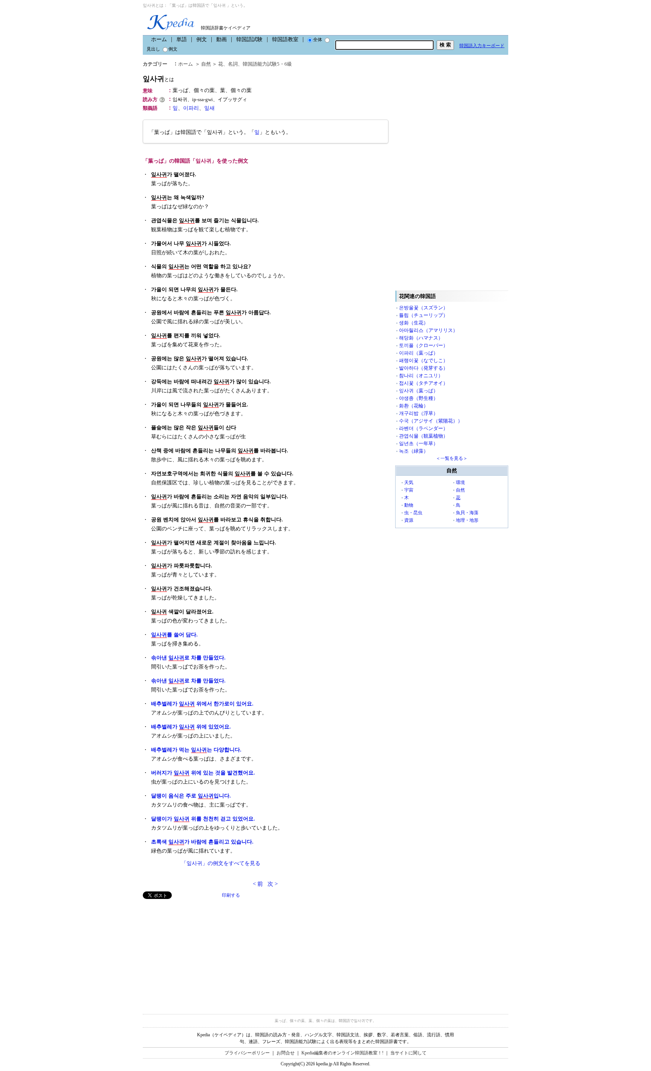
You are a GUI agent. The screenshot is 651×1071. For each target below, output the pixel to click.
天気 (408, 482)
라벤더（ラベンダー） (423, 428)
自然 (206, 64)
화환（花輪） (413, 406)
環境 (460, 482)
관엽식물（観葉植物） (423, 436)
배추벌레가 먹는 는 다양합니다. (196, 750)
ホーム (159, 39)
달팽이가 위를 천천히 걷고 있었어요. (203, 819)
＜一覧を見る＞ (452, 458)
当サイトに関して (408, 1053)
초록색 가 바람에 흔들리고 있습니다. (202, 842)
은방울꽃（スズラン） (423, 307)
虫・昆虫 (413, 512)
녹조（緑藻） (413, 451)
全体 (317, 39)
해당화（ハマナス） (421, 338)
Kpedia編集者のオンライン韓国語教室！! (342, 1053)
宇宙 (408, 490)
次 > (272, 884)
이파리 (191, 108)
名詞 (233, 64)
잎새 (209, 108)
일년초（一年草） (418, 443)
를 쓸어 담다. (174, 635)
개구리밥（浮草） (418, 413)
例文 (201, 39)
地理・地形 (467, 520)
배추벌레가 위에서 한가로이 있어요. (202, 704)
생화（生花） (413, 323)
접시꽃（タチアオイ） (423, 383)
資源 (408, 520)
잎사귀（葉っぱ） (418, 390)
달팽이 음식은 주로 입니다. (191, 796)
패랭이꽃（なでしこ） (423, 360)
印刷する (231, 895)
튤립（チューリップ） (423, 315)
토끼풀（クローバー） (423, 345)
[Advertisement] (199, 952)
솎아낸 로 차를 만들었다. (188, 658)
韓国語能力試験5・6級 (267, 64)
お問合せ (286, 1053)
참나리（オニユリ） (421, 375)
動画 (221, 39)
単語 (181, 39)
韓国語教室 (285, 39)
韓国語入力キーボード (481, 45)
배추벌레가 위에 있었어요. (191, 727)
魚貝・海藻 (467, 512)
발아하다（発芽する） (423, 368)
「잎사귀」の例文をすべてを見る (220, 863)
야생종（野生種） (418, 398)
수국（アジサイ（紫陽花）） (431, 421)
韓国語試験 (249, 39)
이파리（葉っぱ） (418, 353)
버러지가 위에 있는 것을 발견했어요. (203, 773)
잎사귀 (158, 79)
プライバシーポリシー (247, 1053)
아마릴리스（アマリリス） (428, 330)
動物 (408, 505)
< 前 (258, 884)
